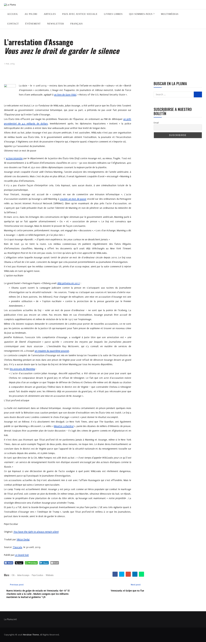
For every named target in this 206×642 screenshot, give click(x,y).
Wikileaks (50, 575)
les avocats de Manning (22, 368)
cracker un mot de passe (73, 198)
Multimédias (169, 14)
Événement (33, 24)
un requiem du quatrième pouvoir (52, 350)
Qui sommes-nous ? (141, 14)
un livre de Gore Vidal (65, 94)
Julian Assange (23, 575)
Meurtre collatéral (64, 426)
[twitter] (121, 574)
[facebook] (115, 574)
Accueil (12, 14)
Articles (50, 14)
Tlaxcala (17, 547)
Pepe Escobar (37, 575)
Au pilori (31, 14)
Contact (13, 24)
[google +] (128, 574)
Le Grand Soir (22, 554)
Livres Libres (113, 14)
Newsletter (55, 24)
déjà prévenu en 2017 (68, 283)
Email (156, 123)
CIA (13, 575)
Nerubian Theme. (31, 634)
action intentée (14, 158)
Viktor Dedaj (23, 539)
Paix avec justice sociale (80, 14)
